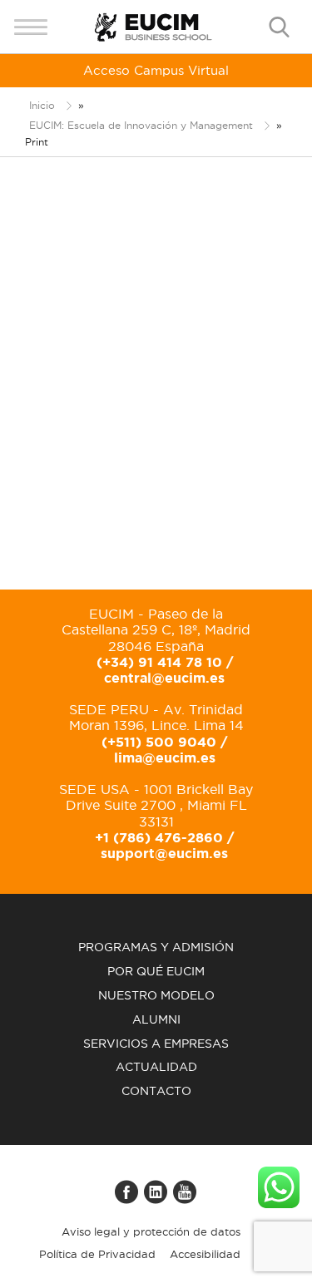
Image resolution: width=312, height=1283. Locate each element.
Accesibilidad (205, 1254)
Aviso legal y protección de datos (151, 1231)
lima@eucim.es (164, 757)
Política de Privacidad (97, 1254)
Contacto (156, 1091)
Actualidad (156, 1066)
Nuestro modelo (156, 995)
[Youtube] (185, 1199)
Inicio (42, 105)
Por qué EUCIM (156, 971)
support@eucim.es (164, 853)
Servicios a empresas (156, 1043)
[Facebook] (127, 1199)
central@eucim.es (164, 677)
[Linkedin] (156, 1199)
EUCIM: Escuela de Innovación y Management (141, 125)
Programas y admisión (156, 947)
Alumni (156, 1019)
